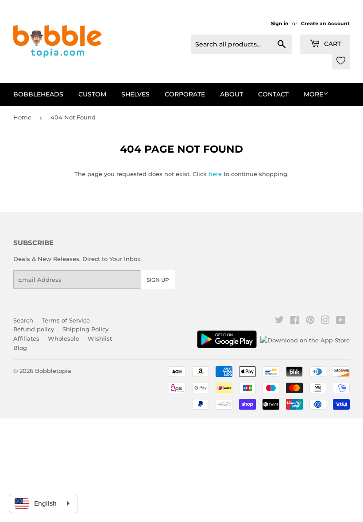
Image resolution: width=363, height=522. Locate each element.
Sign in (280, 23)
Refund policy (33, 329)
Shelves (135, 94)
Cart (331, 44)
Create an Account (325, 23)
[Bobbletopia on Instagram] (325, 321)
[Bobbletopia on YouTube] (340, 321)
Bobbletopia (53, 370)
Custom (92, 94)
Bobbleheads (38, 94)
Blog (20, 347)
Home (22, 117)
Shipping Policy (85, 329)
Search (23, 320)
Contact (273, 94)
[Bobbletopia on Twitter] (279, 321)
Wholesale (63, 338)
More (313, 94)
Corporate (185, 94)
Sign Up (158, 279)
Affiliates (26, 338)
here (215, 173)
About (231, 94)
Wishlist (100, 338)
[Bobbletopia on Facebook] (294, 321)
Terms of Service (66, 320)
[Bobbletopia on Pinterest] (310, 321)
